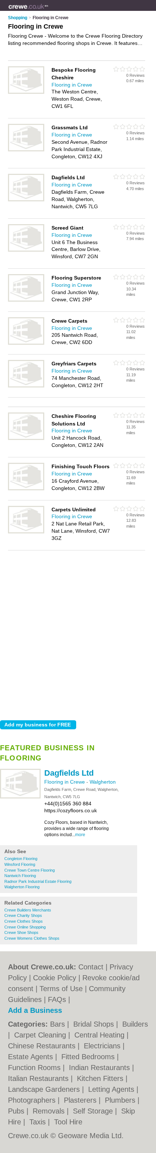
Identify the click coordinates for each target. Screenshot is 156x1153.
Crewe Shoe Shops (21, 932)
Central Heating (100, 1035)
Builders (135, 1024)
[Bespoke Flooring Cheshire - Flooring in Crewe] (26, 92)
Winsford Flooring (19, 864)
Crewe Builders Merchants (27, 910)
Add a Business (35, 1010)
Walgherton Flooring (22, 887)
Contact (90, 967)
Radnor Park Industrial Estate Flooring (37, 881)
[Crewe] (48, 11)
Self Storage (94, 1111)
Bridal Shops (94, 1024)
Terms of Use (61, 989)
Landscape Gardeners (45, 1089)
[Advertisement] (78, 633)
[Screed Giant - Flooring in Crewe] (26, 250)
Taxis (38, 1122)
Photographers (33, 1100)
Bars (58, 1024)
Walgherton (103, 782)
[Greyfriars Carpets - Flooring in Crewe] (26, 386)
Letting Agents (112, 1089)
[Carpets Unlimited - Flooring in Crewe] (26, 531)
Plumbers (121, 1100)
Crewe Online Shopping (25, 927)
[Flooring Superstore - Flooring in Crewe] (26, 300)
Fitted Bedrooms (89, 1057)
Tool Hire (68, 1122)
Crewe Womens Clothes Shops (31, 938)
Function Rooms (35, 1068)
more (80, 834)
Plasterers (81, 1100)
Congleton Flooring (20, 858)
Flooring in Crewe (65, 782)
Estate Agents (31, 1057)
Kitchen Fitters (101, 1078)
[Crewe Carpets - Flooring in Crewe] (26, 343)
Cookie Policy (54, 978)
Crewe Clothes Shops (23, 921)
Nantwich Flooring (20, 875)
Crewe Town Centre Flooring (29, 870)
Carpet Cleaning (41, 1035)
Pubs (17, 1111)
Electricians (103, 1046)
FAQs (57, 999)
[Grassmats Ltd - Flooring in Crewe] (26, 149)
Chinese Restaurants (43, 1046)
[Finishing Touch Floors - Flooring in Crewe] (26, 488)
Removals (50, 1111)
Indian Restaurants (100, 1068)
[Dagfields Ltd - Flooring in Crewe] (20, 797)
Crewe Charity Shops (23, 915)
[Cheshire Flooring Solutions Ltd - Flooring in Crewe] (26, 438)
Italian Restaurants (39, 1078)
